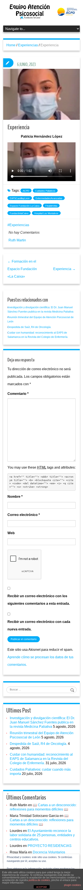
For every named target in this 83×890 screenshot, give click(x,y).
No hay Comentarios (24, 232)
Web (11, 533)
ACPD (26, 190)
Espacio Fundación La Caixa (24, 205)
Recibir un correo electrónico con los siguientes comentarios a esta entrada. (38, 599)
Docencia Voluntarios (49, 852)
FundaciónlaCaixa (19, 213)
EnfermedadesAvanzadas (49, 198)
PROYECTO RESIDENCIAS (50, 846)
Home (11, 45)
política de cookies (39, 880)
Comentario (18, 393)
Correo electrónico (23, 515)
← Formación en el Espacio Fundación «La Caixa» (22, 269)
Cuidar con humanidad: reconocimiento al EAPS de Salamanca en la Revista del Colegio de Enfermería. (41, 759)
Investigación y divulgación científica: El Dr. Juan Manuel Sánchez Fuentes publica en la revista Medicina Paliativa (42, 722)
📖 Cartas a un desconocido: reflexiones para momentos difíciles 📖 (41, 820)
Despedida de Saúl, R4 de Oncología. (29, 327)
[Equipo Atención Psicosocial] (41, 11)
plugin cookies (72, 885)
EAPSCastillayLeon (20, 198)
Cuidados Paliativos (45, 190)
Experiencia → (64, 269)
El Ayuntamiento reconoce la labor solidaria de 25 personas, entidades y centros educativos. (42, 835)
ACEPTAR (41, 887)
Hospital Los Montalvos (46, 213)
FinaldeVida (51, 205)
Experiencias (28, 45)
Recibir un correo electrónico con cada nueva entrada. (38, 625)
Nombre (15, 496)
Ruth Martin (17, 240)
